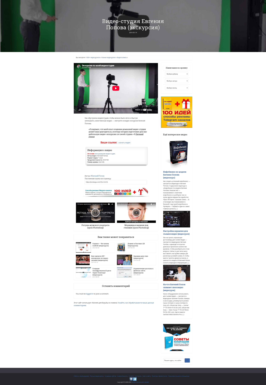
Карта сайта (147, 376)
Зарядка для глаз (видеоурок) (141, 257)
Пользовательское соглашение (178, 376)
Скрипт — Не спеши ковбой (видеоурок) (100, 245)
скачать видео (124, 142)
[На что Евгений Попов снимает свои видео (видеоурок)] (176, 273)
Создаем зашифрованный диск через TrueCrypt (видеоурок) (101, 271)
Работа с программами (81, 376)
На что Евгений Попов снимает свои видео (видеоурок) (174, 287)
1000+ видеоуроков (93, 57)
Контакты (138, 376)
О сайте (131, 376)
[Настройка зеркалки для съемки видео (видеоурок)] (176, 219)
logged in (89, 294)
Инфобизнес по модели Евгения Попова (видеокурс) (174, 175)
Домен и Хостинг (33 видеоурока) (136, 245)
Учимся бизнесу (122, 376)
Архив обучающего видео (140, 382)
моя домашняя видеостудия (105, 154)
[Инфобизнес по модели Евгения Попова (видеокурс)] (176, 153)
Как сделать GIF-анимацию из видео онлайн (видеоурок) (99, 258)
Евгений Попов (98, 176)
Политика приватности (159, 376)
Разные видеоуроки (108, 57)
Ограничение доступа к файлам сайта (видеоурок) (143, 270)
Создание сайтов (110, 376)
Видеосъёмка (122, 57)
